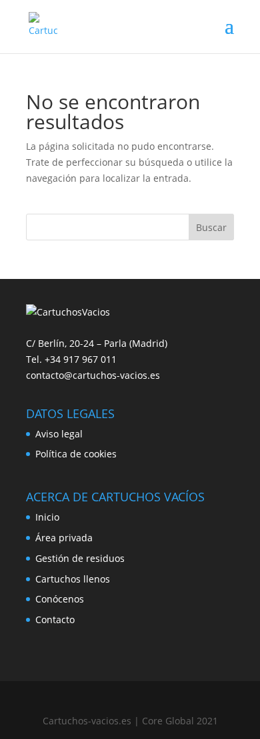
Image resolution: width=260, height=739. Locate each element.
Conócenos (59, 599)
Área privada (64, 537)
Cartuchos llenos (72, 579)
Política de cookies (76, 453)
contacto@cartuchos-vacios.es (93, 375)
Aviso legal (59, 433)
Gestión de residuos (80, 558)
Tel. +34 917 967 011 (71, 359)
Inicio (47, 517)
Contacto (55, 619)
